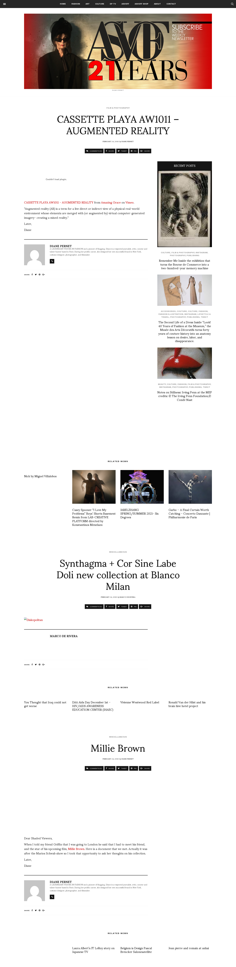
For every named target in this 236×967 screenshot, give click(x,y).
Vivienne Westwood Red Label (139, 702)
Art (88, 4)
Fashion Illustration (170, 314)
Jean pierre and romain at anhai (189, 948)
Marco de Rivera (127, 596)
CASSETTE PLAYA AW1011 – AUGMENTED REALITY (58, 202)
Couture (182, 311)
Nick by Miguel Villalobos (40, 476)
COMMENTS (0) (95, 151)
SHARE (111, 151)
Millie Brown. (76, 848)
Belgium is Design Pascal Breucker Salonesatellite (136, 950)
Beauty (162, 384)
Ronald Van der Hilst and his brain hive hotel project (187, 704)
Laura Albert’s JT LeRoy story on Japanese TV (93, 950)
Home (63, 4)
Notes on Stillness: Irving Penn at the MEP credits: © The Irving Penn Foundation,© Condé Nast (184, 396)
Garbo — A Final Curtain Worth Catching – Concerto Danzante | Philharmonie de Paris (189, 513)
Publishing (193, 255)
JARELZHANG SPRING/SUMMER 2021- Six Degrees (139, 513)
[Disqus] (86, 324)
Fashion (75, 4)
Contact (171, 4)
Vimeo (130, 202)
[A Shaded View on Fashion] (118, 51)
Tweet (204, 317)
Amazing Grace (111, 202)
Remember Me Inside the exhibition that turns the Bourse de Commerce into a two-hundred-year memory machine (184, 264)
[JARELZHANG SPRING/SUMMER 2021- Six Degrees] (142, 487)
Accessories (168, 311)
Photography (177, 255)
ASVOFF (125, 4)
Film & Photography (118, 108)
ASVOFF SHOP (141, 4)
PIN (134, 151)
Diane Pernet (128, 141)
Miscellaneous (118, 552)
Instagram (202, 252)
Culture (99, 4)
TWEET (124, 151)
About (157, 4)
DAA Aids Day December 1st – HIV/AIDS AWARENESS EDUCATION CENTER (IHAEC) (92, 706)
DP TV (113, 4)
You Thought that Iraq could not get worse (45, 704)
